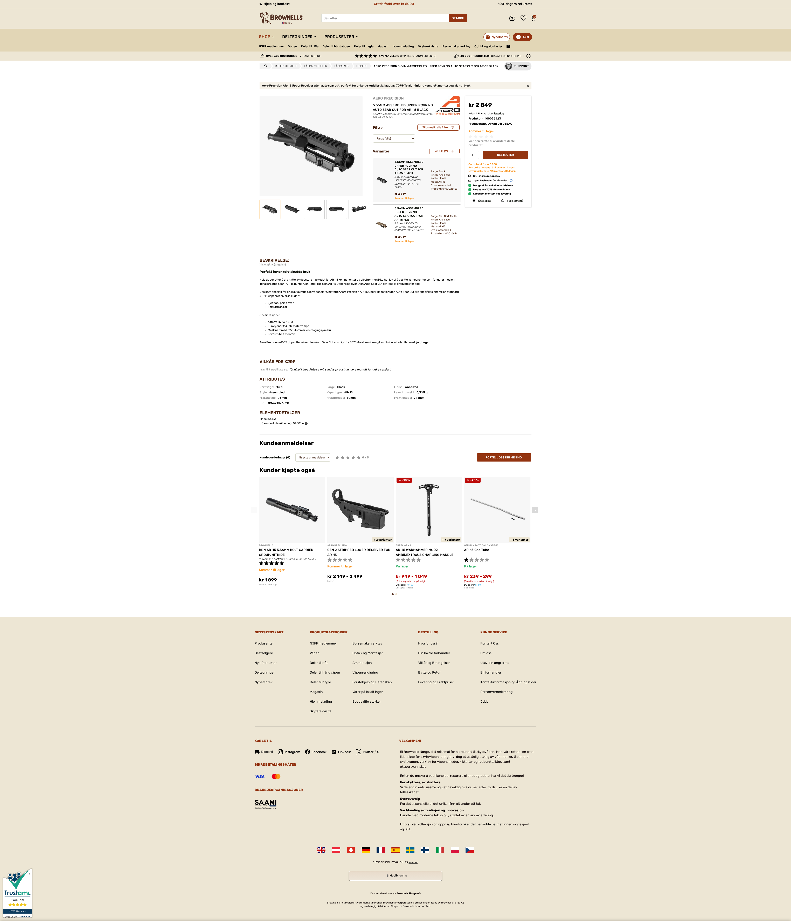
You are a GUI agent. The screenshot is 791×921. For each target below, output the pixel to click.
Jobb (484, 701)
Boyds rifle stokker (366, 701)
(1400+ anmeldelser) (407, 55)
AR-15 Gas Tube (476, 550)
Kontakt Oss (489, 643)
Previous (254, 510)
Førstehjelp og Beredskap (372, 682)
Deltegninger (297, 36)
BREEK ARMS (403, 545)
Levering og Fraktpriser (436, 682)
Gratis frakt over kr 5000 (394, 4)
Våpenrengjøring (365, 672)
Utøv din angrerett (494, 663)
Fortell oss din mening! (504, 457)
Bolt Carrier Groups (268, 584)
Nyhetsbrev (264, 682)
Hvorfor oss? (428, 643)
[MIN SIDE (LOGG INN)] (513, 18)
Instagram (292, 752)
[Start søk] (458, 18)
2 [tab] (397, 596)
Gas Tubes (469, 588)
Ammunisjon (362, 663)
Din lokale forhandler (434, 653)
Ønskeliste (524, 18)
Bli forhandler (490, 672)
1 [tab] (393, 596)
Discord (267, 752)
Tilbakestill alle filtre (435, 127)
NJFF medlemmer (271, 46)
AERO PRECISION (388, 98)
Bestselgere (264, 653)
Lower (330, 581)
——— (508, 46)
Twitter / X (371, 752)
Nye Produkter (266, 663)
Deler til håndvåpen (336, 46)
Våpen (292, 46)
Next (535, 510)
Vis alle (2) (441, 151)
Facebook (319, 752)
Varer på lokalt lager (367, 692)
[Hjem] (264, 66)
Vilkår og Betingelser (434, 663)
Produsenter (339, 36)
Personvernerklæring (496, 692)
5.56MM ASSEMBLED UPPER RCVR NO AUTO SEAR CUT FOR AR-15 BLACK (409, 174)
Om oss (485, 653)
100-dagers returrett (515, 4)
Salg (526, 37)
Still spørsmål (515, 201)
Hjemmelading (403, 46)
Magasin (383, 46)
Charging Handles (404, 588)
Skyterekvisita (428, 46)
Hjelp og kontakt (276, 4)
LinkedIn (344, 752)
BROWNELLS (266, 545)
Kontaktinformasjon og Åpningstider (508, 682)
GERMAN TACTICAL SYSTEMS (481, 545)
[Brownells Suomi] (425, 850)
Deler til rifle (309, 46)
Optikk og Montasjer (488, 46)
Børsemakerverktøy (456, 46)
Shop (264, 36)
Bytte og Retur (429, 672)
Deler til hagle (363, 46)
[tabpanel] (292, 531)
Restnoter (505, 155)
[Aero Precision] (447, 105)
